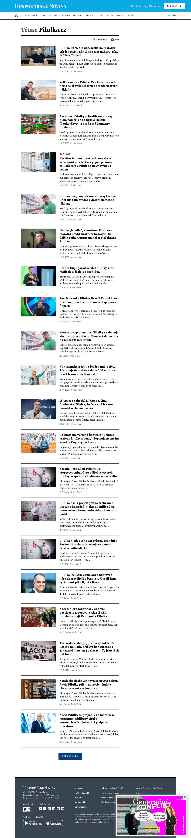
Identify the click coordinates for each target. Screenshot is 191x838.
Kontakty (79, 788)
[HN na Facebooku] (44, 808)
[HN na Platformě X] (40, 808)
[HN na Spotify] (58, 808)
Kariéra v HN (80, 802)
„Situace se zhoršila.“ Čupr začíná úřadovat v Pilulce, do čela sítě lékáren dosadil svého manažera (87, 405)
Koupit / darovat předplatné (149, 788)
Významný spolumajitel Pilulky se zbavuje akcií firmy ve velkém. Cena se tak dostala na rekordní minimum (89, 336)
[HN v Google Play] (33, 823)
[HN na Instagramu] (49, 808)
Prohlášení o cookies (110, 793)
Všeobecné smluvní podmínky (114, 802)
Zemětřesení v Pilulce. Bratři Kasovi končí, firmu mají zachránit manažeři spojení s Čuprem (89, 302)
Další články (70, 756)
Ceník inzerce (81, 807)
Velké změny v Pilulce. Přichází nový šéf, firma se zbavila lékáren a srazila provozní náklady (89, 86)
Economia (79, 798)
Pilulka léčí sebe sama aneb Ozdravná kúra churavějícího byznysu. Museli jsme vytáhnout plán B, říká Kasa (88, 579)
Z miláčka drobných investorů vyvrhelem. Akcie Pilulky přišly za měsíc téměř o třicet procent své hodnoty (89, 685)
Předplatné (174, 5)
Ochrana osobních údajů (112, 788)
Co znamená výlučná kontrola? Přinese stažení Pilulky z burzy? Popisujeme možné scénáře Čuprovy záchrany (89, 439)
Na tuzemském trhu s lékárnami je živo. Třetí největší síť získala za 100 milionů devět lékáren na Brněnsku (87, 371)
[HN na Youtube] (62, 808)
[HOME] (16, 15)
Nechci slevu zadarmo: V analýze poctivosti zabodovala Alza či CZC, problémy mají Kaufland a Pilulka (83, 613)
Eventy (139, 793)
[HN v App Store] (54, 823)
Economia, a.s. (42, 792)
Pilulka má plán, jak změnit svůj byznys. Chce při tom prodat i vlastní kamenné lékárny (88, 200)
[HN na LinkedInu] (53, 808)
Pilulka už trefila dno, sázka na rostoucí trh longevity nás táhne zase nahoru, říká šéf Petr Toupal (89, 52)
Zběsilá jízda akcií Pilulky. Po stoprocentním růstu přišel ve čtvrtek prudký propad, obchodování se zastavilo (88, 473)
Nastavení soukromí (110, 798)
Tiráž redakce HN (82, 793)
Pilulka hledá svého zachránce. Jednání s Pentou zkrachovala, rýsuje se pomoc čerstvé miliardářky (88, 545)
